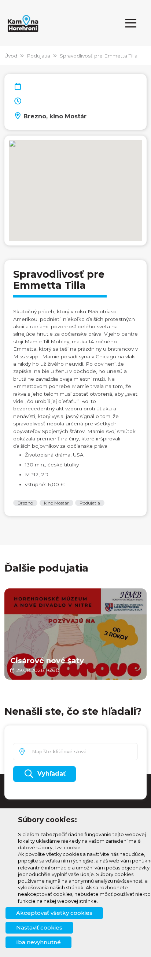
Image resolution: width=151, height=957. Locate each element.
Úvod (10, 56)
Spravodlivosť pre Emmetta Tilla (98, 56)
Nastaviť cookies (39, 927)
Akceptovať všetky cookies (54, 912)
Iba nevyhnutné (38, 942)
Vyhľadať (51, 773)
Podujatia (38, 56)
